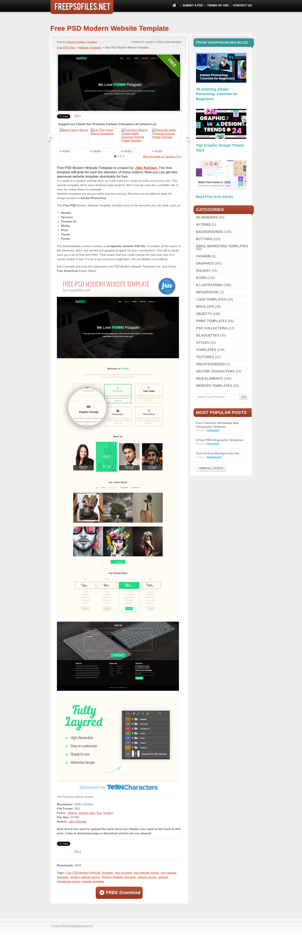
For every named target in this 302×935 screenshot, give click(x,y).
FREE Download (123, 892)
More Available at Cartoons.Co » (162, 156)
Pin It (77, 115)
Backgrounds (209, 232)
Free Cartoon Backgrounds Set (217, 453)
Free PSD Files (81, 7)
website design (147, 877)
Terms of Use (218, 5)
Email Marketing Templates (222, 246)
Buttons (204, 239)
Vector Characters (215, 371)
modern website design (85, 877)
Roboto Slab (87, 813)
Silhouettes (207, 335)
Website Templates (76, 42)
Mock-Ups (205, 306)
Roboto (72, 813)
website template (93, 881)
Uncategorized (210, 364)
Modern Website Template (119, 877)
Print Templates (211, 321)
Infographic (207, 292)
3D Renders (207, 217)
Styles (202, 342)
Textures (205, 357)
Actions (203, 224)
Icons (201, 278)
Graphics (205, 263)
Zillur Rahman (146, 168)
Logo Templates (211, 299)
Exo (99, 813)
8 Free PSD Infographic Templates (219, 440)
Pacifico (108, 813)
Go (243, 397)
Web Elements (209, 378)
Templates (92, 42)
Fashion (203, 256)
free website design (146, 872)
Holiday (203, 270)
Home (174, 5)
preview (66, 151)
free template (123, 872)
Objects (204, 314)
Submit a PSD (193, 5)
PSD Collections (212, 328)
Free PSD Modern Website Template (89, 872)
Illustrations (209, 285)
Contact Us (242, 5)
